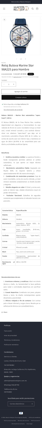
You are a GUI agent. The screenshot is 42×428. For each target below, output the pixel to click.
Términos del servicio (23, 420)
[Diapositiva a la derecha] (25, 59)
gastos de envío (17, 77)
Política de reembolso (11, 345)
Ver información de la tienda (13, 110)
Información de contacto (18, 423)
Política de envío (35, 420)
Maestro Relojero (10, 417)
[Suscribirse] (32, 403)
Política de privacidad (10, 420)
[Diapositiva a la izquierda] (16, 59)
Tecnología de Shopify (21, 417)
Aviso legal (30, 423)
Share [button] (5, 312)
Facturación (8, 331)
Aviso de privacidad (10, 335)
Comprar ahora (21, 97)
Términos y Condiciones (12, 340)
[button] (4, 9)
